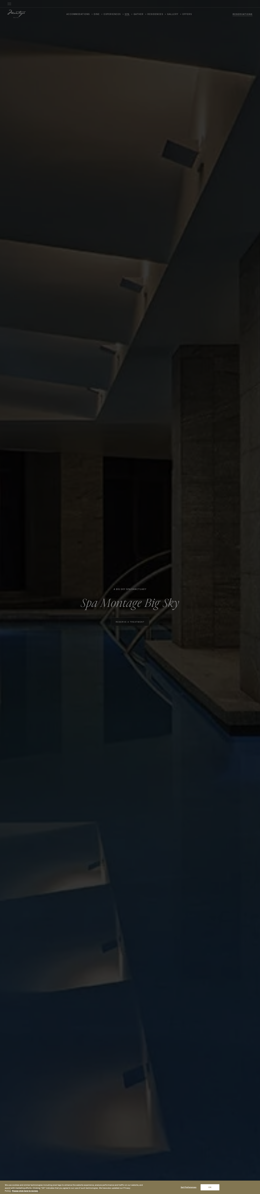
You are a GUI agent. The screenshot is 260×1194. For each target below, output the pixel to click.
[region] (130, 1187)
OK (209, 1187)
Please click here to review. (25, 1191)
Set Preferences (189, 1187)
